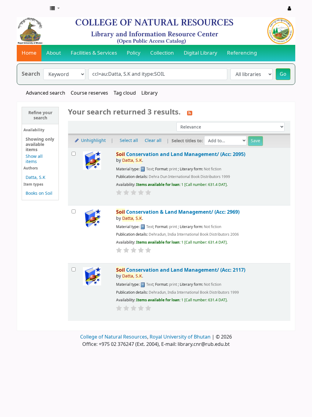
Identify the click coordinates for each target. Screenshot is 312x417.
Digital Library (200, 53)
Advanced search (45, 93)
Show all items (34, 159)
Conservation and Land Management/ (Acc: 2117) (180, 270)
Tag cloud (125, 93)
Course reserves (89, 93)
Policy (133, 53)
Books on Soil (39, 193)
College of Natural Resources (113, 337)
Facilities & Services (94, 53)
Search (31, 74)
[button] (55, 8)
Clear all (153, 140)
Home (29, 53)
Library (149, 93)
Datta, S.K (35, 177)
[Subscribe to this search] (190, 112)
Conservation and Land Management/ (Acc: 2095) (180, 154)
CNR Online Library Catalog (32, 8)
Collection (162, 53)
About (53, 53)
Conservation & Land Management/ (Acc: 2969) (177, 212)
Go (283, 74)
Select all (129, 140)
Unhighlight (93, 140)
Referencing (242, 53)
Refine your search (40, 115)
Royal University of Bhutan (180, 337)
